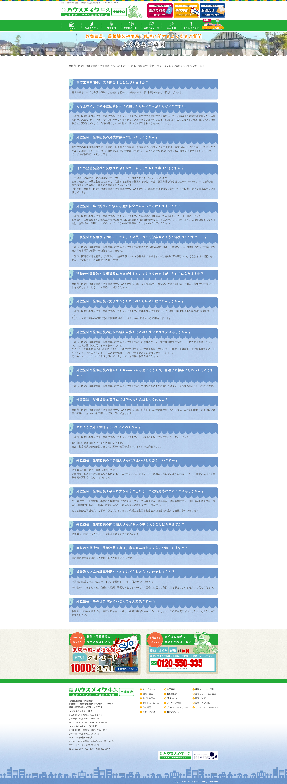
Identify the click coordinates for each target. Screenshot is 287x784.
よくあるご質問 (191, 28)
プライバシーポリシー (177, 707)
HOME (71, 28)
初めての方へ (91, 28)
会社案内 (111, 28)
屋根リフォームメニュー (206, 694)
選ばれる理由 (149, 698)
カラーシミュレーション (206, 707)
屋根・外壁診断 (202, 703)
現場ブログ (172, 698)
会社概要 (147, 707)
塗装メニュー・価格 (204, 689)
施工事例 (171, 28)
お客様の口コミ (131, 28)
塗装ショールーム (151, 703)
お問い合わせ (173, 712)
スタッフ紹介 (149, 712)
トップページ (149, 689)
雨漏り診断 (200, 698)
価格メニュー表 (151, 28)
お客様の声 (172, 694)
